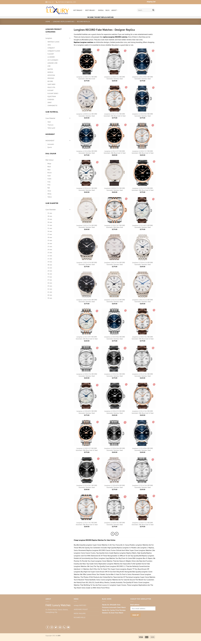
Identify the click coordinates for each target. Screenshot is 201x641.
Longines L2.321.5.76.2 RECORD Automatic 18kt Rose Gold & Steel (142, 412)
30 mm (50, 222)
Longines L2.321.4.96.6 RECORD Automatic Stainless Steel (86, 152)
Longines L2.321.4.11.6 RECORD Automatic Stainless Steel (114, 301)
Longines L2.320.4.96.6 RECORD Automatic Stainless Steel (114, 338)
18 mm (50, 237)
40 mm (50, 295)
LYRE (49, 66)
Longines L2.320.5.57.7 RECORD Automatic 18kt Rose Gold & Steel (87, 449)
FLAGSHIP (51, 54)
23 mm (50, 253)
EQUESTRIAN (52, 96)
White (49, 194)
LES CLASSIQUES (53, 60)
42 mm (50, 289)
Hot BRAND (77, 10)
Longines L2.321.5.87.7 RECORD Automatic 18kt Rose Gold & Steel (87, 338)
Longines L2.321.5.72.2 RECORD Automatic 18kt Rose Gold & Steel (115, 115)
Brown (50, 173)
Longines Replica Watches (63, 21)
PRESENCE (51, 78)
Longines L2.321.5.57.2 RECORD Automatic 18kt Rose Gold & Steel (142, 189)
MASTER (50, 69)
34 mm (50, 231)
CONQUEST (51, 48)
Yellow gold (51, 128)
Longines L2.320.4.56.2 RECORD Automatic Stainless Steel (114, 375)
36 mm (50, 274)
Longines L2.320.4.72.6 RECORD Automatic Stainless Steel (86, 375)
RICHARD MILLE (79, 617)
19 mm (50, 262)
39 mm (50, 298)
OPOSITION (51, 75)
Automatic (51, 144)
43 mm (50, 286)
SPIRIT (50, 102)
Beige (49, 163)
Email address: (135, 605)
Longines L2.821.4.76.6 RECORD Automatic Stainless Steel (114, 263)
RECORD (50, 81)
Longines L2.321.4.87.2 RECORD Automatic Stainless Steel (142, 226)
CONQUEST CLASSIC (54, 51)
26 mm (50, 243)
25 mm (50, 246)
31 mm (50, 225)
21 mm (50, 259)
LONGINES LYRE (52, 63)
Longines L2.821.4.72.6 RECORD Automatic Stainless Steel (86, 226)
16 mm (50, 268)
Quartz (50, 147)
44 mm (50, 283)
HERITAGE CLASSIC (53, 42)
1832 (49, 45)
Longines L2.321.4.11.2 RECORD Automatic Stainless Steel (86, 189)
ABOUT (114, 10)
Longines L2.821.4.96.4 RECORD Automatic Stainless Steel (142, 78)
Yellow (50, 197)
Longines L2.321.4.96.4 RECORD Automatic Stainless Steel (142, 449)
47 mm (50, 280)
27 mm (50, 234)
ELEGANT (50, 90)
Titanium (50, 125)
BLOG (108, 10)
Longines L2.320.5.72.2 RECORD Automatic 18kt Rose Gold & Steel (142, 524)
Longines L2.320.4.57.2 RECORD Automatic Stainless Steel (114, 412)
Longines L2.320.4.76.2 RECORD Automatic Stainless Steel (114, 524)
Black (49, 167)
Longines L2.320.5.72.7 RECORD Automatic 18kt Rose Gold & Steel (142, 152)
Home (48, 21)
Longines (49, 38)
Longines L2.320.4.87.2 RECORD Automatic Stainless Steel (87, 412)
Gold (49, 176)
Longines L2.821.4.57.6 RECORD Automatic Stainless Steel (87, 263)
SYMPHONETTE (52, 105)
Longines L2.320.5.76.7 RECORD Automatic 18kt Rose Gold (114, 226)
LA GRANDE (51, 57)
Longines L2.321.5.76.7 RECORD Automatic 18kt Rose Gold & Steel (87, 524)
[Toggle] (70, 38)
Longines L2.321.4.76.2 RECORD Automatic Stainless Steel (142, 375)
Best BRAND (90, 10)
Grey (49, 182)
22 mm (50, 256)
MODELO (50, 72)
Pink (49, 185)
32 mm (50, 228)
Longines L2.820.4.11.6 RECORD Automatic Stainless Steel (86, 115)
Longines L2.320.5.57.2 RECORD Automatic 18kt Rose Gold (87, 78)
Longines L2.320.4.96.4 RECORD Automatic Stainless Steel (142, 115)
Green (49, 179)
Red (49, 188)
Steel (49, 122)
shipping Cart (151, 2)
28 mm (50, 216)
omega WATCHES (80, 605)
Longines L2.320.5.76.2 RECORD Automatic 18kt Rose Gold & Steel (142, 338)
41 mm (50, 292)
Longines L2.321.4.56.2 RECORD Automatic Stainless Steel (86, 486)
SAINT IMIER (51, 84)
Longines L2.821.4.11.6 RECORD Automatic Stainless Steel (142, 301)
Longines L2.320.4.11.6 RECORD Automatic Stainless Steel (142, 263)
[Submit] (153, 10)
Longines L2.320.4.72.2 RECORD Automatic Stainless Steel (114, 78)
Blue (49, 170)
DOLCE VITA (51, 87)
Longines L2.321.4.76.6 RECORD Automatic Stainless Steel (142, 486)
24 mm (50, 249)
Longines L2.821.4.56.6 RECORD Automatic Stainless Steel (86, 301)
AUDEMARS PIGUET (81, 609)
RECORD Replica (83, 21)
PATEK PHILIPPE (80, 613)
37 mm (50, 277)
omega (101, 10)
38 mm (50, 265)
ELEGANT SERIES (53, 93)
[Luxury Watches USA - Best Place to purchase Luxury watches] (58, 10)
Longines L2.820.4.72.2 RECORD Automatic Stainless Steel (114, 189)
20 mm (50, 271)
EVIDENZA (51, 99)
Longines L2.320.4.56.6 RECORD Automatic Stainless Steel (114, 449)
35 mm (50, 213)
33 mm (50, 240)
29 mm (50, 219)
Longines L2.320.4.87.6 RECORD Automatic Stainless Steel (114, 486)
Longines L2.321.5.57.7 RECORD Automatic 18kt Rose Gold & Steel (115, 152)
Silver (49, 191)
